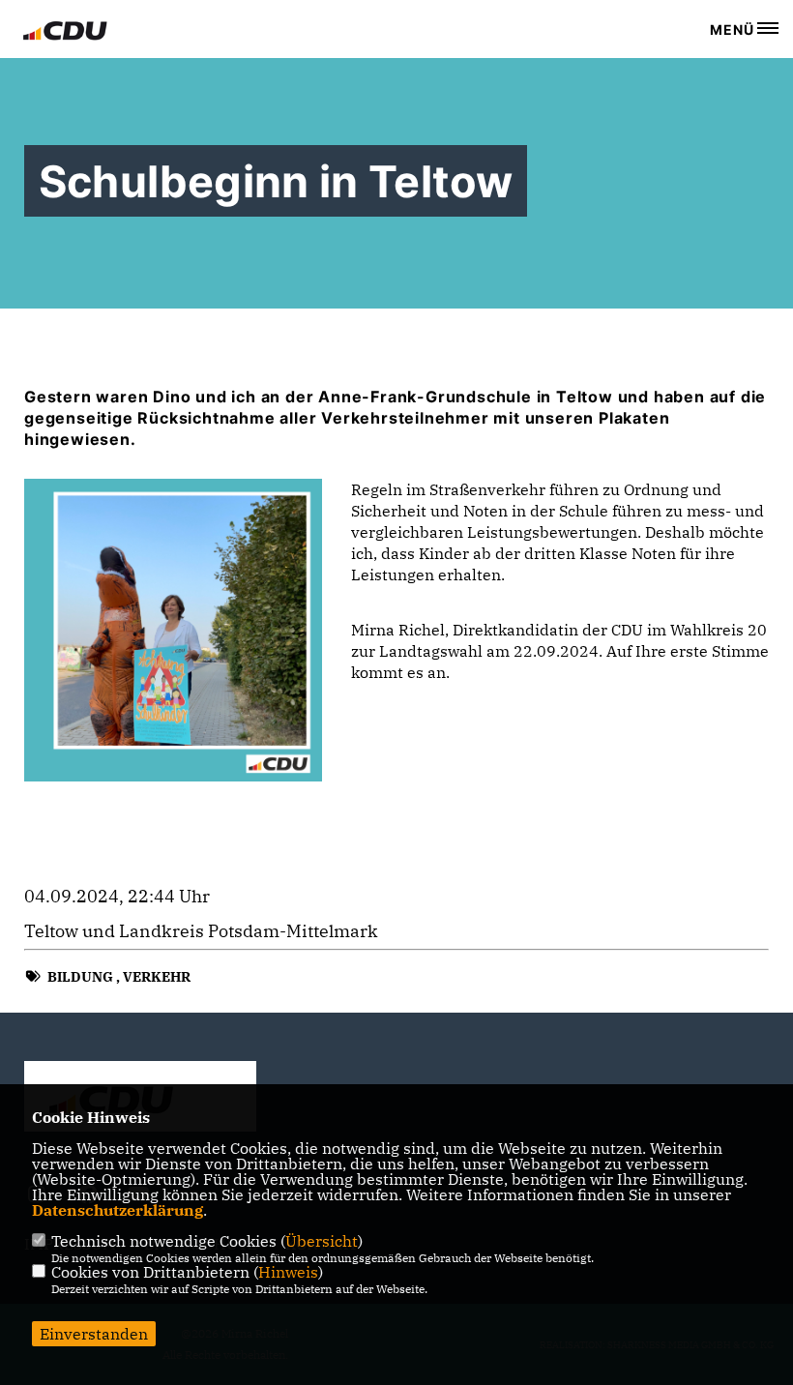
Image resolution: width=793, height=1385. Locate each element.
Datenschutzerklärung (117, 1210)
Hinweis (288, 1272)
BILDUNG (80, 977)
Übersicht (321, 1241)
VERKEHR (157, 977)
